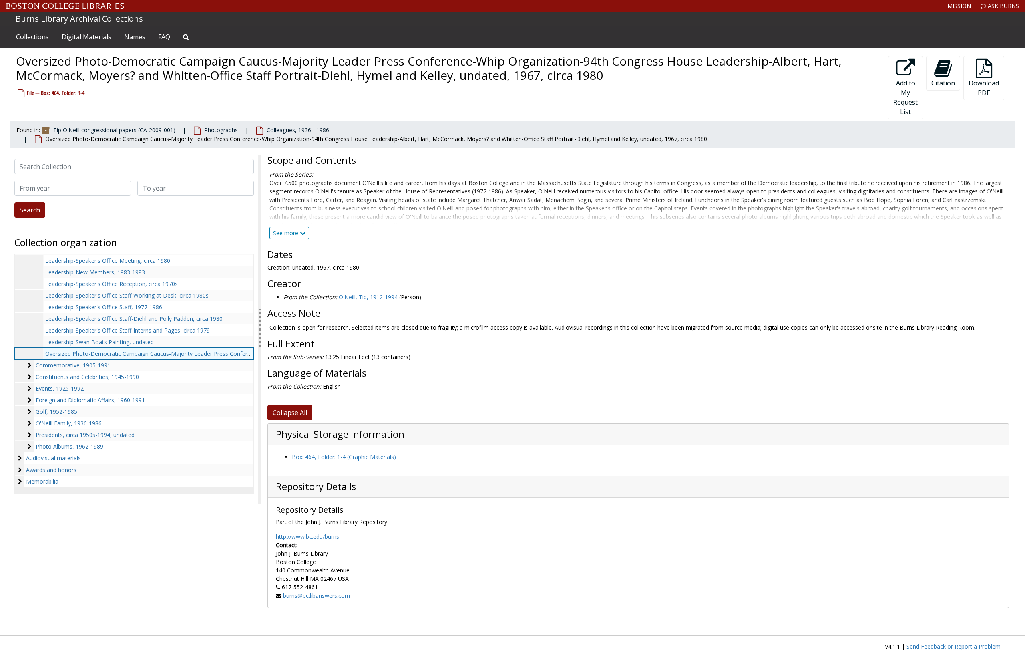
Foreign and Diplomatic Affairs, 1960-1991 (90, 400)
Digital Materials (86, 36)
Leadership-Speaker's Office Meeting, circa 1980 (107, 260)
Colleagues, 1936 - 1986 (298, 130)
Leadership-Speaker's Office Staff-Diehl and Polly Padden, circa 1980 (134, 318)
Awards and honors (51, 470)
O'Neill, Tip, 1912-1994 (368, 297)
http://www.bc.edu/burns (307, 536)
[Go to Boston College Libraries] (65, 6)
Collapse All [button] (290, 412)
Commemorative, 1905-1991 (73, 365)
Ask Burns (1002, 6)
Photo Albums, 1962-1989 (69, 446)
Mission (959, 6)
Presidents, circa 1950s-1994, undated (85, 435)
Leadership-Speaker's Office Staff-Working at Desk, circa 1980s (127, 295)
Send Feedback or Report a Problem (953, 646)
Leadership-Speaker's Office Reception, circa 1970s (111, 284)
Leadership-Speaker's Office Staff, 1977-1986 (103, 307)
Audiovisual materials (53, 458)
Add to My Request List (905, 97)
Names (134, 36)
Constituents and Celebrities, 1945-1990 (87, 377)
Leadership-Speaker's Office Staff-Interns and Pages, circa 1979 (127, 330)
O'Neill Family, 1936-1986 (69, 423)
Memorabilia (42, 481)
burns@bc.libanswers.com (316, 595)
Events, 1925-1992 (60, 388)
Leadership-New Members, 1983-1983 (95, 272)
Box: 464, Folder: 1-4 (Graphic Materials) (344, 457)
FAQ (164, 36)
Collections (32, 36)
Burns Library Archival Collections (79, 18)
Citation (943, 83)
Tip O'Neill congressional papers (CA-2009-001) (114, 130)
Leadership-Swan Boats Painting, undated (99, 342)
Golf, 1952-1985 (56, 411)
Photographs (221, 130)
